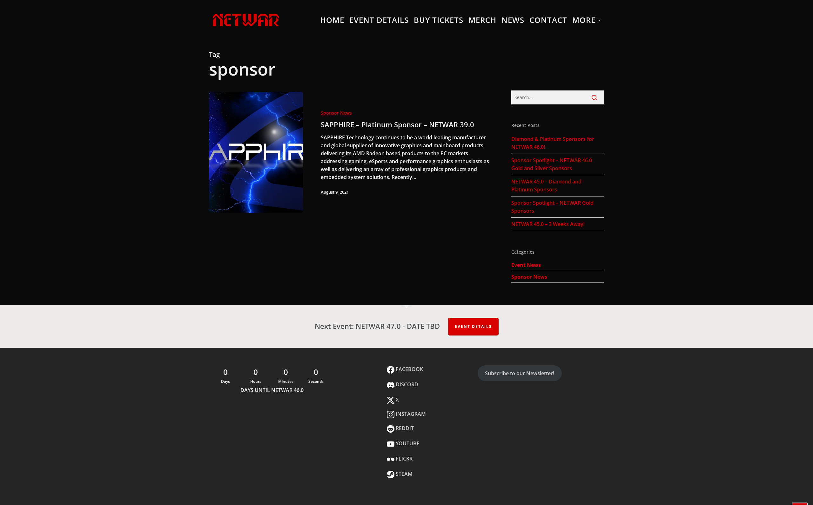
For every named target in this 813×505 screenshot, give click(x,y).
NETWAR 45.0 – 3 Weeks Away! (548, 224)
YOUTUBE (407, 443)
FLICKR (403, 458)
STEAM (403, 473)
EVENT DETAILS (473, 326)
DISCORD (406, 384)
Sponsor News (336, 113)
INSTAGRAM (410, 413)
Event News (526, 265)
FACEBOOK (408, 369)
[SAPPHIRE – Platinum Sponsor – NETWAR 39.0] (256, 152)
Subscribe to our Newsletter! (519, 373)
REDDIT (404, 428)
